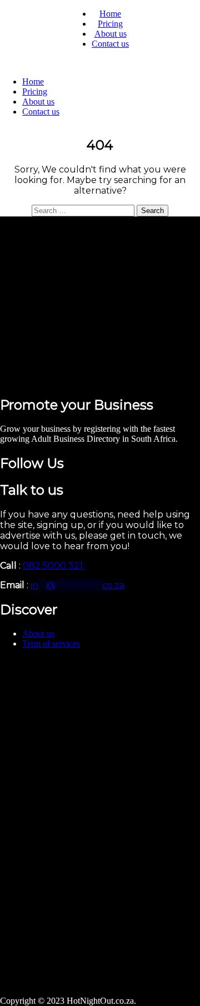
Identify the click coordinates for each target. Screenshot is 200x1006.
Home (110, 13)
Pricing (110, 23)
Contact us (110, 43)
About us (110, 33)
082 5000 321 (54, 565)
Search (152, 210)
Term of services (51, 643)
